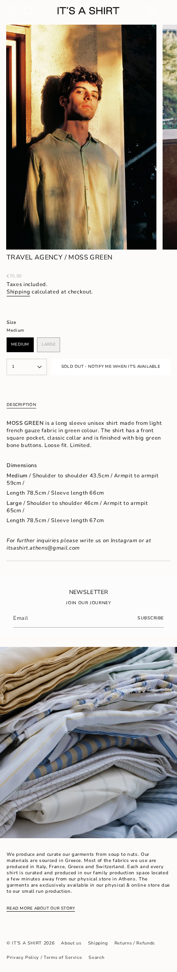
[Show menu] (10, 10)
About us (71, 943)
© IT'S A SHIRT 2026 (30, 943)
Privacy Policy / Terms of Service (44, 957)
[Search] (28, 10)
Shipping (18, 292)
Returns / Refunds (134, 943)
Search (96, 957)
